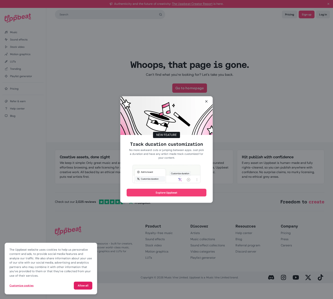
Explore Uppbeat (166, 192)
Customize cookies (21, 285)
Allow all (83, 285)
